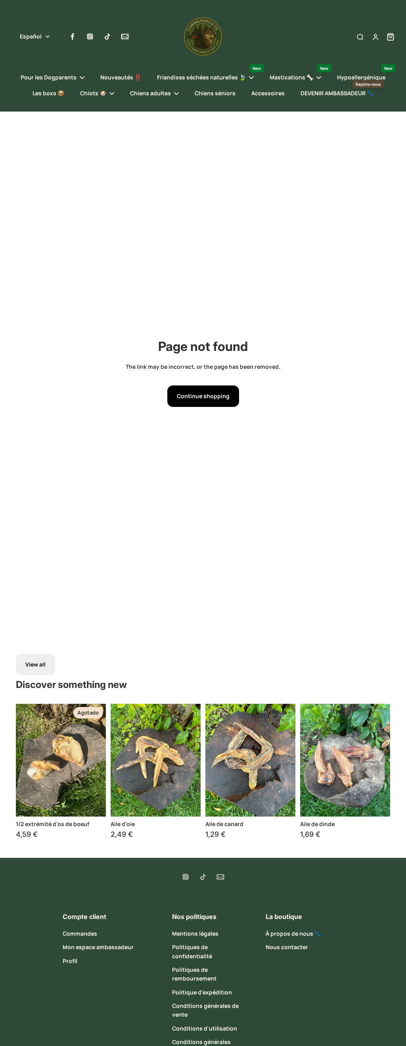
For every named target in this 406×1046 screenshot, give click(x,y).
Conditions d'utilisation (204, 1028)
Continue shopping (203, 396)
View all (35, 664)
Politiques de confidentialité (192, 951)
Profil (70, 961)
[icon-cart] (388, 36)
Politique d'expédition (202, 992)
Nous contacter (287, 947)
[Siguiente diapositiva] (100, 760)
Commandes (80, 933)
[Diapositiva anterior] (22, 760)
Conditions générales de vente (205, 1010)
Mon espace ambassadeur (98, 947)
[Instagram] (90, 36)
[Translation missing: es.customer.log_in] (375, 36)
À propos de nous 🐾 (293, 933)
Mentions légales (195, 933)
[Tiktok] (107, 36)
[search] (360, 36)
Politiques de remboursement (194, 974)
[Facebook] (72, 36)
